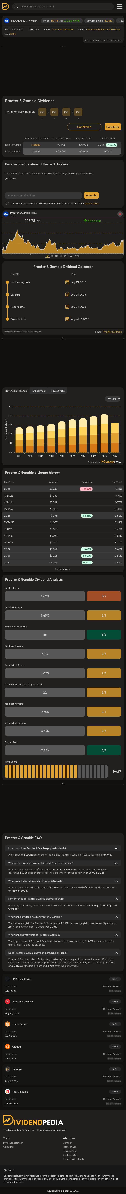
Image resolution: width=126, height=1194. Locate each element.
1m (52, 256)
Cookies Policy (70, 1155)
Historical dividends (16, 390)
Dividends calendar (13, 1142)
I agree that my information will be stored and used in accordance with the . (55, 203)
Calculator (112, 126)
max (71, 256)
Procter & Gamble (113, 331)
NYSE (13, 33)
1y (61, 256)
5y (65, 256)
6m (56, 256)
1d (47, 256)
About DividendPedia (74, 1159)
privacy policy (91, 203)
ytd (77, 256)
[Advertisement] (63, 70)
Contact (67, 1142)
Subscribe (91, 195)
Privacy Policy (70, 1150)
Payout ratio (58, 390)
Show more (61, 569)
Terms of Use (69, 1146)
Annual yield (39, 390)
